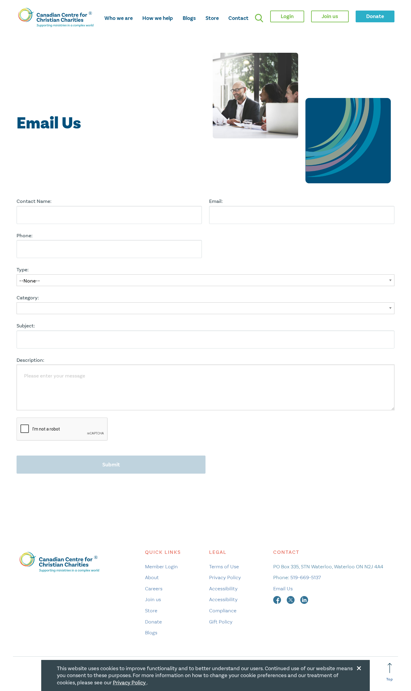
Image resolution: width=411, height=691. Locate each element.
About (152, 577)
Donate (153, 622)
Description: (30, 360)
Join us (153, 599)
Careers (153, 588)
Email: (216, 201)
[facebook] (277, 599)
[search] (259, 18)
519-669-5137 (305, 577)
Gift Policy (221, 622)
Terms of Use (224, 566)
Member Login (161, 566)
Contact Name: (34, 201)
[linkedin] (304, 599)
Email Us (283, 588)
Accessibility (223, 588)
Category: (28, 298)
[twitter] (291, 599)
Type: (23, 270)
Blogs (189, 18)
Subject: (26, 326)
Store (212, 18)
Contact (238, 18)
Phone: (24, 235)
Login (287, 16)
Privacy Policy (225, 577)
